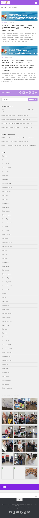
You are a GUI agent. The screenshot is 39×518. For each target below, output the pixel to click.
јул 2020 (5, 329)
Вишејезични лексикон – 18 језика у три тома (21, 137)
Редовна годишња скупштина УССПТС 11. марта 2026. (17, 127)
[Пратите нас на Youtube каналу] (27, 92)
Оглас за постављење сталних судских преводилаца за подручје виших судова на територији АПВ (18, 27)
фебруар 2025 (7, 183)
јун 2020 (5, 333)
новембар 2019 (7, 352)
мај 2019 (5, 368)
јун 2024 (5, 199)
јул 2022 (5, 250)
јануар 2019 (6, 384)
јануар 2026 (6, 171)
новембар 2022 (7, 246)
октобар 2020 (7, 317)
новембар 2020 (7, 313)
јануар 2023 (6, 238)
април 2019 (6, 372)
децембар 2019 (7, 348)
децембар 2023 (7, 215)
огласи (4, 22)
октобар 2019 (7, 356)
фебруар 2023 (7, 234)
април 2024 (6, 203)
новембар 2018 (7, 388)
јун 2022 (5, 254)
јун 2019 (5, 364)
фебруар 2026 (7, 167)
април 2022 (6, 262)
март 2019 (6, 376)
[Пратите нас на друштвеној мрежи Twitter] (36, 92)
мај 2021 (5, 301)
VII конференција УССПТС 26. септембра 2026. (16, 115)
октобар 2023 (7, 219)
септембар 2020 (7, 321)
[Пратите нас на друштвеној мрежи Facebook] (20, 92)
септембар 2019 (7, 360)
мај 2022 (5, 258)
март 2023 (6, 230)
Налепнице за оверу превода (20, 141)
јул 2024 (5, 195)
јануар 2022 (6, 270)
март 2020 (6, 341)
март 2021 (6, 309)
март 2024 (6, 207)
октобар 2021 (7, 281)
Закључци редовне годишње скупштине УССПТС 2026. (18, 123)
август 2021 (6, 289)
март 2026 (6, 163)
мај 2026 (5, 160)
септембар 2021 (7, 285)
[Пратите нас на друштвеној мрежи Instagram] (33, 92)
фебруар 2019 (7, 380)
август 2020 (6, 325)
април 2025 (6, 179)
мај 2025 (5, 175)
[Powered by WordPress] (14, 508)
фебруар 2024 (7, 211)
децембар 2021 (7, 274)
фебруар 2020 (7, 344)
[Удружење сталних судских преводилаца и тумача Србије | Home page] (7, 2)
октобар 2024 (7, 191)
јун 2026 (5, 156)
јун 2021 (5, 297)
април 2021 (6, 305)
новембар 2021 (7, 278)
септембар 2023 (7, 222)
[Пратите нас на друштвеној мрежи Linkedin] (23, 92)
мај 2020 (5, 337)
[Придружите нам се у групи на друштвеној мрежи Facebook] (30, 92)
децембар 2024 (7, 187)
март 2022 (6, 266)
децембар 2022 (7, 242)
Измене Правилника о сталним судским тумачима (17, 119)
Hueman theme (27, 508)
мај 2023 (5, 226)
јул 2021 (5, 293)
